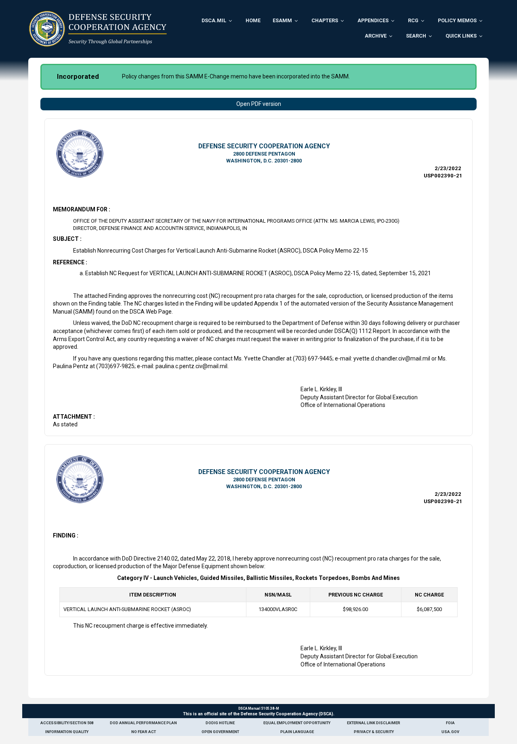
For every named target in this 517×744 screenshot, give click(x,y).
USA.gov (450, 731)
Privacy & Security (374, 731)
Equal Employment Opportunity (296, 723)
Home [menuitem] (253, 20)
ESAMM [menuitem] (282, 20)
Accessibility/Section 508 (66, 723)
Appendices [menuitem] (373, 20)
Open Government (220, 731)
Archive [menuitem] (376, 36)
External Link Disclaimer (373, 723)
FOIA (450, 723)
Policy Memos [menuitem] (457, 20)
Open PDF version (258, 104)
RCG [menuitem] (413, 20)
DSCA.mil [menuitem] (214, 20)
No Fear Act (143, 731)
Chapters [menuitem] (324, 20)
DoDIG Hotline (220, 723)
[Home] (98, 28)
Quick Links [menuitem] (461, 36)
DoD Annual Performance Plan (143, 723)
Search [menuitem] (416, 36)
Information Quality (66, 731)
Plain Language (297, 731)
